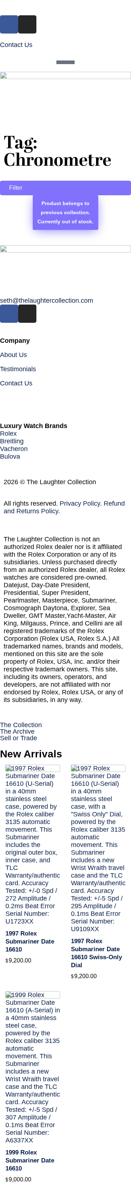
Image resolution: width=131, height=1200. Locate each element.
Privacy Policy (80, 503)
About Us (13, 354)
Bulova (10, 456)
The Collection (21, 725)
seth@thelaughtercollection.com (46, 300)
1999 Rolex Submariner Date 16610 (29, 1160)
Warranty (13, 397)
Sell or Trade (18, 738)
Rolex (8, 433)
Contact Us (16, 44)
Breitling (12, 441)
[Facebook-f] (9, 24)
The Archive (17, 731)
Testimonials (18, 369)
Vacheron (14, 448)
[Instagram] (27, 24)
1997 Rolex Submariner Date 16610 (29, 941)
